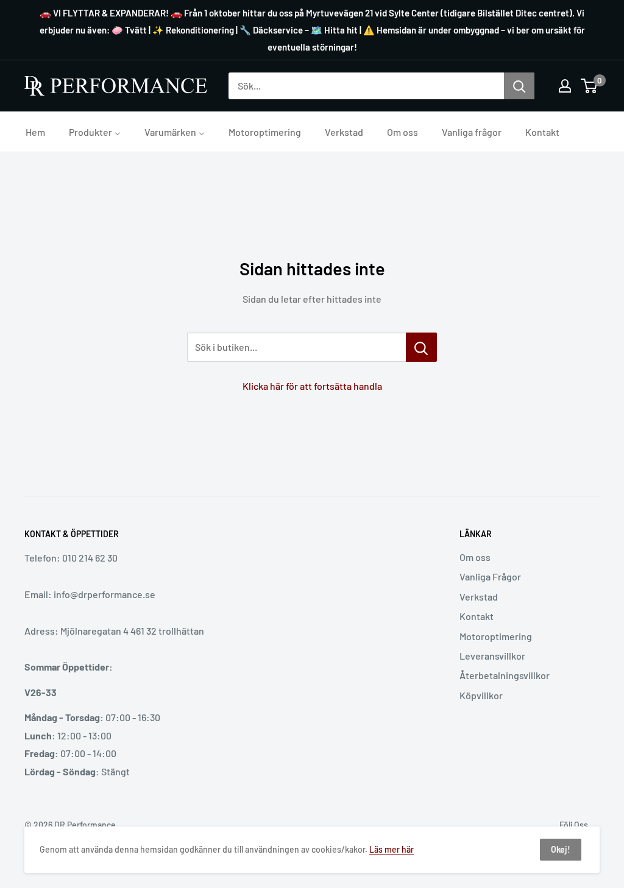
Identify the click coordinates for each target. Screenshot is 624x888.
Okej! (560, 849)
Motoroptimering (495, 636)
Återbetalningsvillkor (504, 675)
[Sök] (519, 85)
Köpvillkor (481, 695)
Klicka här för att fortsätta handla (312, 386)
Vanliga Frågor (490, 576)
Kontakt (476, 616)
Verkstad (478, 596)
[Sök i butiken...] (421, 347)
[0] (589, 86)
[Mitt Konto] (565, 86)
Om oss (475, 557)
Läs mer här (391, 849)
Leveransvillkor (492, 655)
